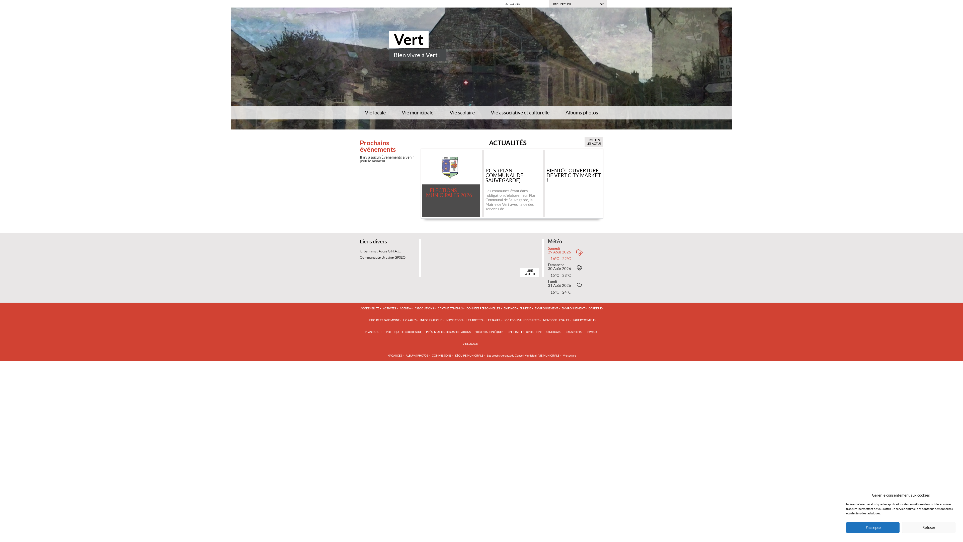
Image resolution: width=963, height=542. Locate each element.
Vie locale (375, 113)
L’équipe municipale (469, 355)
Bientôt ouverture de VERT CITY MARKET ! (573, 175)
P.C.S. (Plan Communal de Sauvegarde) (504, 175)
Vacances (395, 355)
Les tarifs (493, 320)
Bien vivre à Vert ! (417, 55)
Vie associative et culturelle (520, 113)
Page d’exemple (584, 320)
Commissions (441, 355)
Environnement (546, 308)
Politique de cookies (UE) (404, 331)
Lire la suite (530, 272)
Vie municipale (417, 113)
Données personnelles (483, 308)
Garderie (595, 308)
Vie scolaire (462, 113)
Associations (424, 308)
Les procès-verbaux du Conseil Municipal (512, 355)
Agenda (405, 308)
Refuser (928, 527)
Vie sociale (569, 355)
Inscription (454, 320)
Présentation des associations (448, 331)
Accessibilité (369, 308)
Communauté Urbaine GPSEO (383, 257)
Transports (573, 331)
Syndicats (553, 331)
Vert (409, 39)
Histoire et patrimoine (383, 320)
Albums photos (582, 113)
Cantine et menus (450, 308)
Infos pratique (431, 320)
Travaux (591, 331)
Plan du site (373, 331)
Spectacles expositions (525, 331)
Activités (389, 308)
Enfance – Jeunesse (517, 308)
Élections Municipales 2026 (449, 193)
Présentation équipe (489, 331)
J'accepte (873, 527)
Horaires (410, 320)
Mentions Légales (556, 320)
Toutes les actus (594, 142)
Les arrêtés (474, 320)
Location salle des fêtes (521, 320)
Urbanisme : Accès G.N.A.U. (380, 251)
